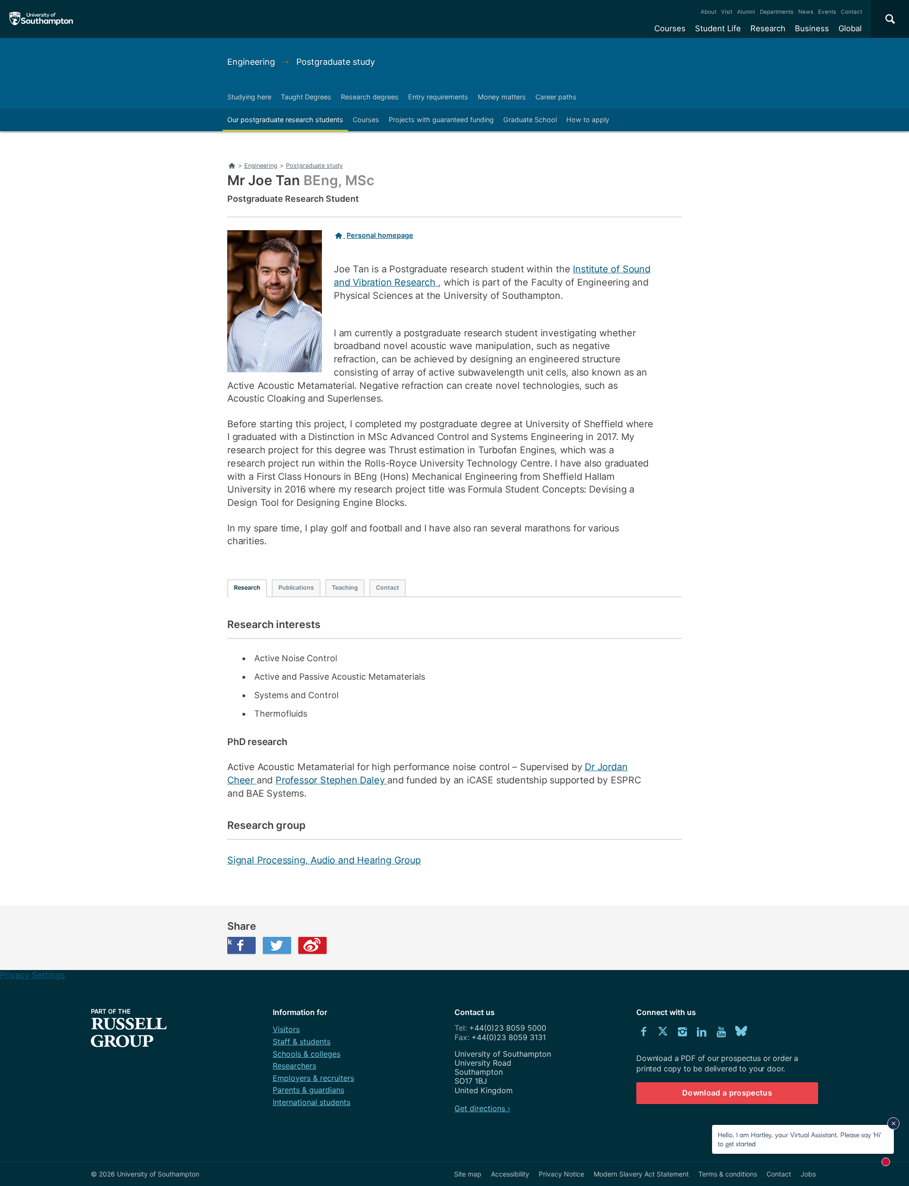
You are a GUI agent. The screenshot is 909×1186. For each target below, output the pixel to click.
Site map (467, 1174)
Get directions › (482, 1108)
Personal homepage (380, 235)
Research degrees (370, 97)
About (708, 12)
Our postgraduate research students (285, 120)
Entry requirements (438, 97)
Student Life (718, 28)
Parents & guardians (308, 1090)
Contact (851, 12)
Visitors (286, 1029)
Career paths (556, 97)
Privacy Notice (561, 1174)
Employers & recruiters (313, 1078)
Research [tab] (247, 587)
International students (311, 1102)
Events (827, 12)
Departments (776, 12)
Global (850, 28)
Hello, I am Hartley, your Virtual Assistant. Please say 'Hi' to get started (799, 1139)
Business (812, 28)
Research (767, 28)
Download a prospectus (727, 1092)
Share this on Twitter (277, 945)
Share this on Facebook (229, 941)
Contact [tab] (387, 587)
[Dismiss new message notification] (893, 1123)
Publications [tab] (296, 587)
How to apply (587, 120)
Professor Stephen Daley (331, 780)
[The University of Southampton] (41, 19)
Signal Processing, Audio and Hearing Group (324, 860)
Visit (726, 12)
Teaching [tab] (345, 587)
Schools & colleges (306, 1054)
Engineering (252, 62)
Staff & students (301, 1041)
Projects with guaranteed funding (441, 120)
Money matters (502, 97)
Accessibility (510, 1174)
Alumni (746, 12)
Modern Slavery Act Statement (641, 1174)
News (805, 12)
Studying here (249, 97)
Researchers (294, 1065)
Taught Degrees (306, 97)
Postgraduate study (335, 62)
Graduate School (530, 120)
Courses (670, 28)
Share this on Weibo (312, 945)
